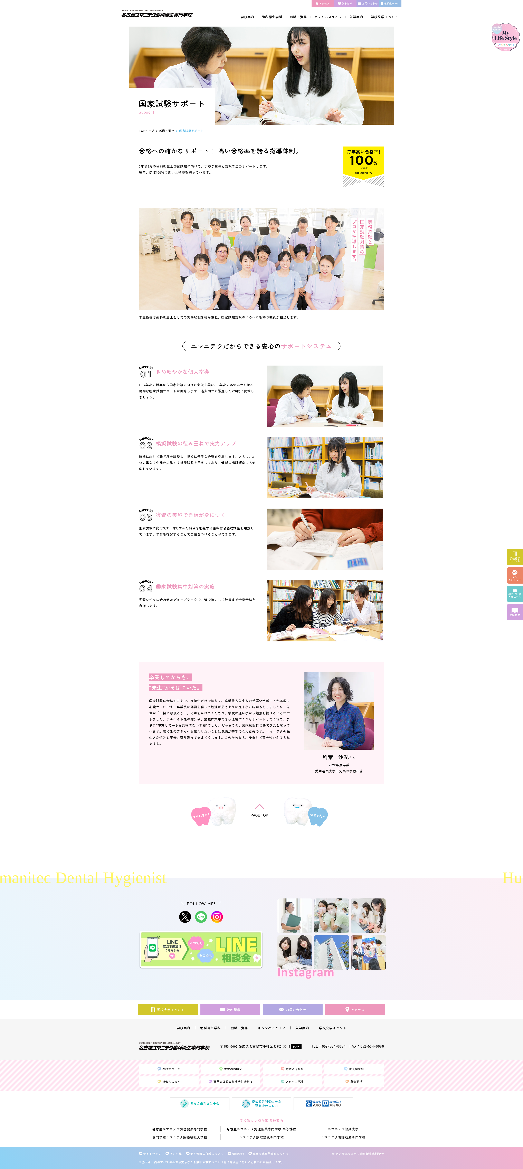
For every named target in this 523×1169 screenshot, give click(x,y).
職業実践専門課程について (271, 1154)
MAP (296, 1046)
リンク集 (176, 1154)
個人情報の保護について (207, 1154)
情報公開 (238, 1154)
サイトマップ (152, 1154)
